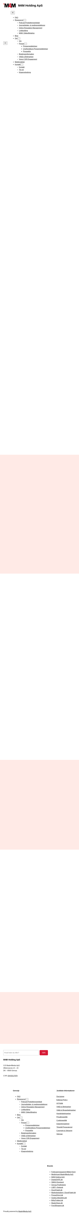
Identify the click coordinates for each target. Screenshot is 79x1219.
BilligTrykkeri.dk (57, 1200)
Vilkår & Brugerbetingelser (66, 1110)
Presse (45, 696)
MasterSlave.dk (57, 1203)
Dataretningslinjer (62, 1124)
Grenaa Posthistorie (58, 1185)
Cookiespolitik (61, 1120)
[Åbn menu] (5, 43)
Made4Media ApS (24, 1211)
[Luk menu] (13, 12)
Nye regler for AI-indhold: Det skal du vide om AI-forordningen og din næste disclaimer (51, 657)
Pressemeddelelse (38, 611)
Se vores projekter (39, 108)
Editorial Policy (61, 1100)
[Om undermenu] (18, 38)
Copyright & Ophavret (64, 1130)
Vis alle (39, 746)
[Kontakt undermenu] (21, 65)
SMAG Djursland (57, 1182)
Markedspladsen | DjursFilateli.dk (63, 1192)
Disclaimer (60, 1096)
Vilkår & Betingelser (63, 1107)
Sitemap (59, 1134)
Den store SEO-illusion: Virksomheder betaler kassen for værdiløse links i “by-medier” (49, 701)
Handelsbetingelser (63, 1113)
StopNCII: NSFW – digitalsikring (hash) (49, 614)
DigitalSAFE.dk (57, 1180)
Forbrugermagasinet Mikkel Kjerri (63, 1172)
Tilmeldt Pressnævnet (64, 1127)
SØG (44, 1053)
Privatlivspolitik (61, 1117)
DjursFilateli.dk (56, 1190)
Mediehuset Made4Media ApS (62, 1174)
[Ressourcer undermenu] (24, 20)
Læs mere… (36, 634)
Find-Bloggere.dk (57, 1205)
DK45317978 (12, 1076)
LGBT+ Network (57, 1187)
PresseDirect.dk (57, 1195)
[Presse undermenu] (25, 44)
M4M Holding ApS (30, 5)
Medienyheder (37, 696)
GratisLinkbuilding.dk (59, 1198)
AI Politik (59, 1103)
